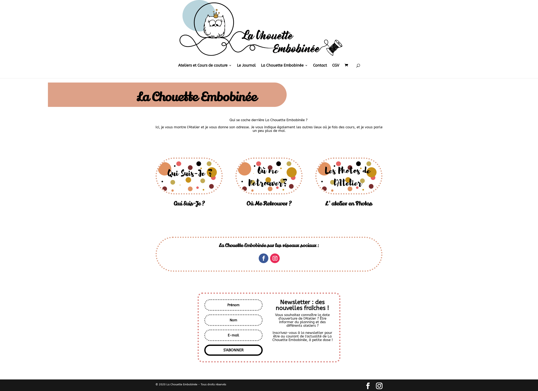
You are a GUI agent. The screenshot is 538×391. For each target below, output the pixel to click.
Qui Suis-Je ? (189, 203)
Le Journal (246, 66)
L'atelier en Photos (348, 203)
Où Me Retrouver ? (269, 203)
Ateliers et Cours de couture (203, 66)
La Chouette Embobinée (282, 66)
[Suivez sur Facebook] (263, 258)
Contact (320, 66)
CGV (335, 66)
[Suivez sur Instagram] (275, 258)
